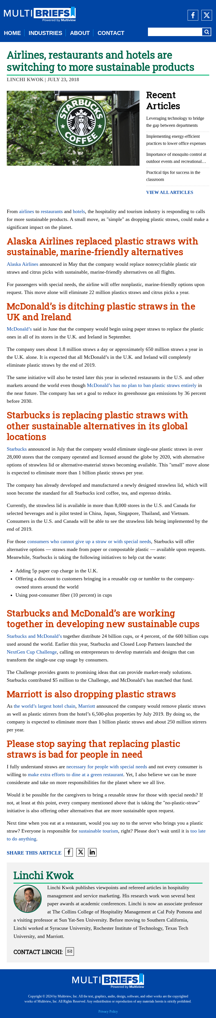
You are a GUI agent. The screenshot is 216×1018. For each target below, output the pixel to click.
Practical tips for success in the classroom (173, 176)
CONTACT (111, 33)
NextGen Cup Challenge (32, 652)
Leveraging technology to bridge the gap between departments (175, 122)
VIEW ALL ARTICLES (169, 192)
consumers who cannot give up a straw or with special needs (89, 541)
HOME (12, 33)
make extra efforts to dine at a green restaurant (75, 774)
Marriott (86, 706)
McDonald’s (19, 329)
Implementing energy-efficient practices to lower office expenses (176, 140)
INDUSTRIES (45, 33)
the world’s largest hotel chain (44, 706)
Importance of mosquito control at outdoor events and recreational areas (176, 158)
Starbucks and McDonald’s (34, 636)
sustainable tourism (98, 831)
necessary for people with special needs (106, 766)
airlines (26, 211)
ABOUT (80, 33)
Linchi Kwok (25, 79)
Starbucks (17, 449)
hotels (79, 211)
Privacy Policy (108, 1011)
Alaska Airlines (22, 264)
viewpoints (107, 887)
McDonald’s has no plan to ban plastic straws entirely (142, 385)
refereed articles (145, 887)
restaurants (52, 211)
